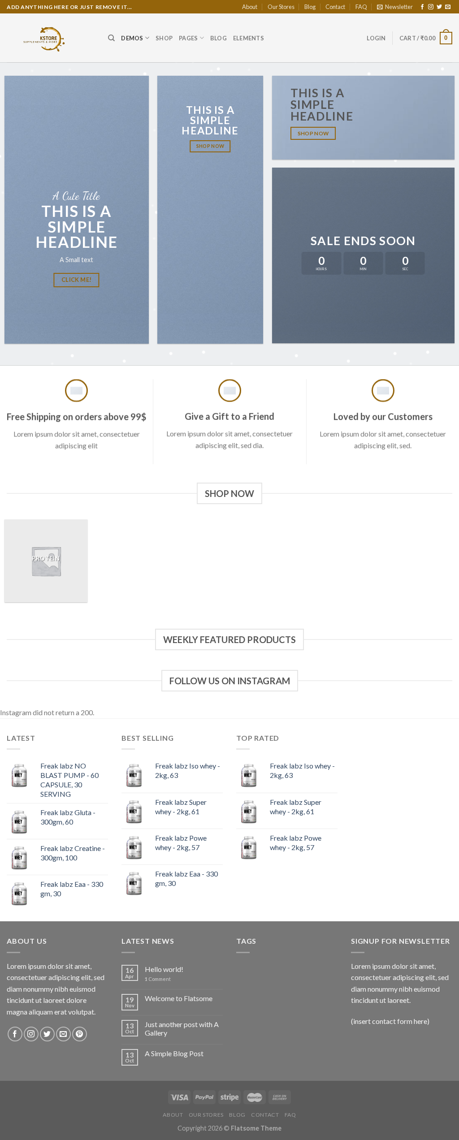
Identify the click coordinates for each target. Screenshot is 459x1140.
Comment (158, 979)
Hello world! (164, 969)
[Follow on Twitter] (439, 7)
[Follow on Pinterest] (79, 1034)
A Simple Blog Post (174, 1053)
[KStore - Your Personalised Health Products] (51, 37)
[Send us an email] (447, 7)
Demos (132, 38)
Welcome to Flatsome (178, 998)
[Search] (111, 38)
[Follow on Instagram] (430, 7)
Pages (188, 38)
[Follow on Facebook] (422, 7)
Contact (335, 6)
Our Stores (281, 6)
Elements (248, 38)
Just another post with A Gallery (182, 1028)
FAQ (361, 6)
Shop (164, 38)
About (249, 6)
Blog (310, 6)
